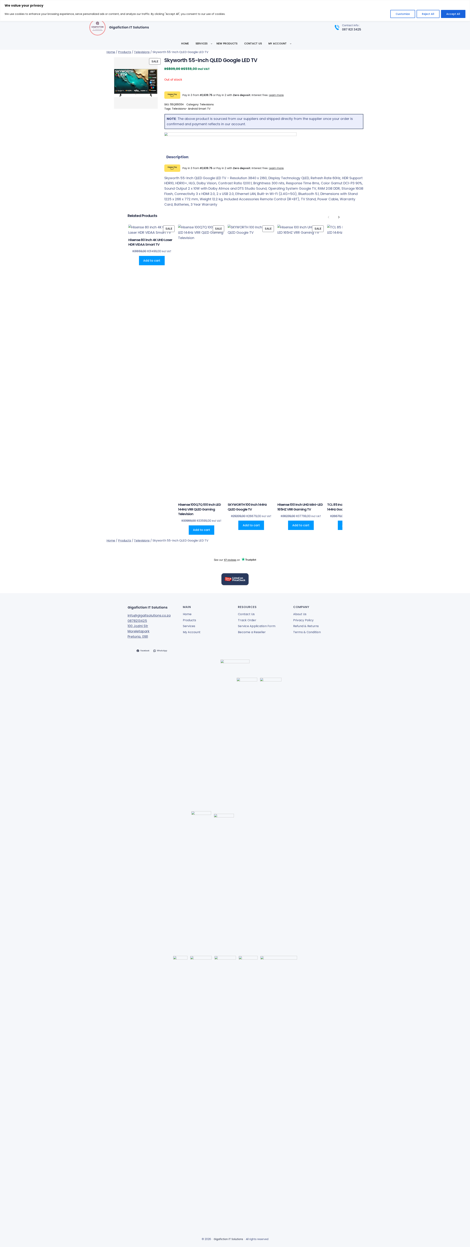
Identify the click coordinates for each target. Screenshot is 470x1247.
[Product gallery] (134, 83)
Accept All (453, 14)
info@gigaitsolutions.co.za (149, 615)
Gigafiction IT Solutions (129, 27)
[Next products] (338, 217)
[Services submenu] (211, 43)
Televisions (142, 52)
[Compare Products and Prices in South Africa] (235, 580)
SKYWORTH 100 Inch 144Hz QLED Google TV (247, 506)
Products (124, 52)
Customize (403, 14)
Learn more (276, 95)
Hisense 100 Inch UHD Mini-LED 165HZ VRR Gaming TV (300, 506)
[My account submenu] (290, 43)
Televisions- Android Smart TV (191, 109)
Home (110, 52)
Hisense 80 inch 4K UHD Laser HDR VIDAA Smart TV (150, 242)
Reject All (428, 14)
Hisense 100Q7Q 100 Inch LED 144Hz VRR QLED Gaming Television (199, 509)
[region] (235, 10)
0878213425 (137, 620)
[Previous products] (328, 217)
